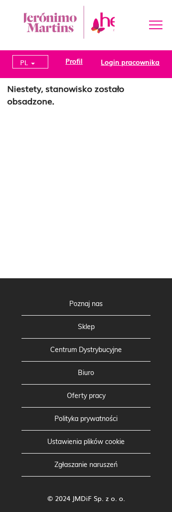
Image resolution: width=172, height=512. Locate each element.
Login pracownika (130, 62)
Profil (74, 61)
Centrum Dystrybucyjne (86, 349)
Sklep (86, 326)
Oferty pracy (86, 395)
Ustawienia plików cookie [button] (86, 441)
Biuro (86, 372)
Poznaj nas (86, 303)
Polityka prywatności (86, 418)
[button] (143, 24)
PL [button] (25, 62)
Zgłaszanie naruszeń (86, 464)
